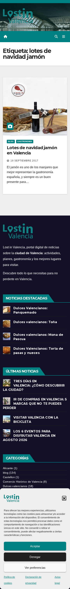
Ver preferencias (35, 567)
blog (11, 141)
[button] (64, 498)
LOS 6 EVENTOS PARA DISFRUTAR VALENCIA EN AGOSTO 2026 (29, 435)
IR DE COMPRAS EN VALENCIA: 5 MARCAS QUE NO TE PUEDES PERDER (35, 403)
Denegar (35, 557)
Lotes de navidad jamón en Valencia (32, 150)
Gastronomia (24, 141)
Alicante (8, 468)
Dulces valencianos (15, 486)
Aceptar (35, 546)
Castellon (9, 477)
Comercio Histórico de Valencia (22, 481)
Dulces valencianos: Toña (35, 322)
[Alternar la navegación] (63, 37)
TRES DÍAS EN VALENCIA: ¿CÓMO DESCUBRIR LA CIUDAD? (34, 385)
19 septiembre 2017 (24, 160)
